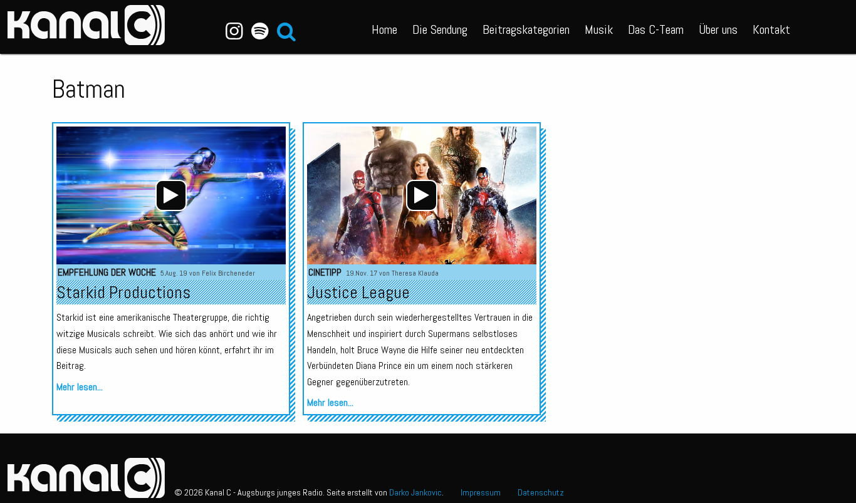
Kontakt (771, 29)
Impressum (481, 492)
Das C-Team (656, 29)
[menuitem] (384, 27)
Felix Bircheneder (228, 273)
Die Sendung (439, 29)
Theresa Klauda (415, 273)
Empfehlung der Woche (107, 272)
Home (384, 29)
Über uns (718, 29)
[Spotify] (259, 31)
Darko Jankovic (415, 492)
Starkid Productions (123, 292)
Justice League (358, 292)
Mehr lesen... (79, 386)
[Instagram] (234, 31)
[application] (171, 195)
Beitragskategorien (526, 29)
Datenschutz (541, 492)
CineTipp (325, 272)
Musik (599, 29)
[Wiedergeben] (171, 195)
